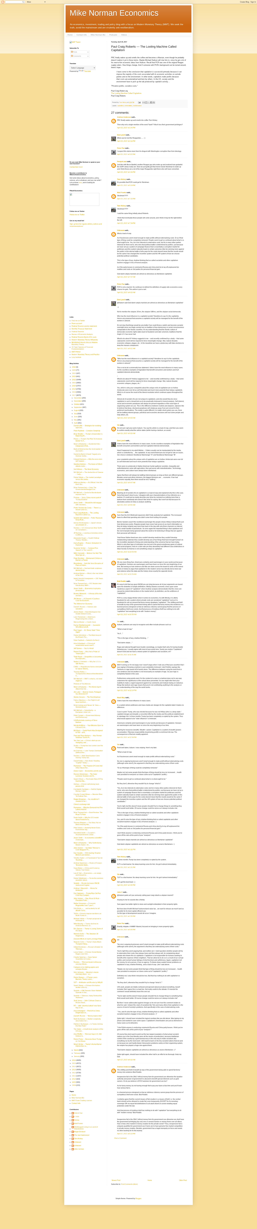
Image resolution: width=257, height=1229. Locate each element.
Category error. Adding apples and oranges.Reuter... (86, 968)
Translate (87, 71)
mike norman (79, 1149)
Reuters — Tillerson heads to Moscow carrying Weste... (87, 963)
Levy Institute (76, 357)
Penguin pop (121, 161)
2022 (74, 380)
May (75, 420)
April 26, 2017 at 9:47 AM (126, 483)
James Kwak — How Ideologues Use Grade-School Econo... (87, 613)
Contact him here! (76, 167)
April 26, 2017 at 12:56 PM (126, 737)
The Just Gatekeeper (81, 1135)
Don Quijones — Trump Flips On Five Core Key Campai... (87, 894)
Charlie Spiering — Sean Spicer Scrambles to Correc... (85, 958)
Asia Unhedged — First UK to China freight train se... (87, 1012)
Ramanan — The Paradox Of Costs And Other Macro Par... (88, 767)
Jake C (119, 892)
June (76, 417)
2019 (74, 389)
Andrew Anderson (124, 117)
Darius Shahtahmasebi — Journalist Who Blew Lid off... (87, 626)
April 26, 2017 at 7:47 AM (126, 277)
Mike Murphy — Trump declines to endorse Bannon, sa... (86, 925)
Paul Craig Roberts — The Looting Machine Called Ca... (86, 514)
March (76, 1050)
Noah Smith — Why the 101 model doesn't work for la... (86, 818)
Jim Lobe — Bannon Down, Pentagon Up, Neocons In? (87, 693)
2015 (74, 1063)
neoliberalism (137, 105)
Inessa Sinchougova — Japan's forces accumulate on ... (87, 524)
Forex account (77, 323)
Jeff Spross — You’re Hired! (84, 648)
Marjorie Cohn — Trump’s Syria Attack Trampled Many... (87, 943)
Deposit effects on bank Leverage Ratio (88, 939)
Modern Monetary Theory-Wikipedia (85, 340)
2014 (74, 1066)
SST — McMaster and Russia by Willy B (88, 982)
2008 (74, 1085)
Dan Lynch (121, 135)
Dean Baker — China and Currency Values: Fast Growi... (86, 869)
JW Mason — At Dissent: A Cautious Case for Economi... (86, 599)
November (78, 401)
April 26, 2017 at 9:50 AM (126, 505)
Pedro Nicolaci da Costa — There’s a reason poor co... (87, 509)
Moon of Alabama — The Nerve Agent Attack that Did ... (87, 688)
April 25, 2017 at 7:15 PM (126, 199)
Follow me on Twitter (77, 215)
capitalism (120, 105)
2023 (74, 376)
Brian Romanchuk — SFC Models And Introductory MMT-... (87, 584)
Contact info (82, 35)
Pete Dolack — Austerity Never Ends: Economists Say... (87, 829)
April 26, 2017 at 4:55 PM (126, 916)
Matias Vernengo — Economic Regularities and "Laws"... (85, 904)
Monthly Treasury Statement (82, 329)
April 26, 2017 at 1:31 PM (126, 867)
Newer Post (116, 1180)
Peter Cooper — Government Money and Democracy (87, 716)
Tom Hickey (121, 179)
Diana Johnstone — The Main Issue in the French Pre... (87, 636)
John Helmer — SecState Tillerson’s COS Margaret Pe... (87, 849)
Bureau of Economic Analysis (82, 334)
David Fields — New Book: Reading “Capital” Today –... (87, 762)
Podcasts (113, 35)
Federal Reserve (78, 332)
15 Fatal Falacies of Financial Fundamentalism (82, 348)
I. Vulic (76, 1116)
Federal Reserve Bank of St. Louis (84, 337)
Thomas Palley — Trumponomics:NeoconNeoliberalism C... (88, 674)
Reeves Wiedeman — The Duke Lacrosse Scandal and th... (85, 775)
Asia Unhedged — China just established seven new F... (84, 644)
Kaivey (76, 1120)
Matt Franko (121, 192)
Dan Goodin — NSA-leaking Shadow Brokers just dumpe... (87, 854)
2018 (74, 392)
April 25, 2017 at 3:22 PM (126, 154)
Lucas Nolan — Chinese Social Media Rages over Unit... (87, 953)
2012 (74, 1073)
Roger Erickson (80, 1132)
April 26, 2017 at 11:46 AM (126, 655)
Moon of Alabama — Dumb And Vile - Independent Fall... (87, 445)
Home (70, 35)
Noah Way (121, 698)
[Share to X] (148, 102)
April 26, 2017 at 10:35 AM (126, 614)
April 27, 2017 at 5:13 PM (126, 1134)
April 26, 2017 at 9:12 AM (126, 348)
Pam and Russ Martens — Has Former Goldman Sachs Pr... (88, 736)
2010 (74, 1079)
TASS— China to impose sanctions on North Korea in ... (87, 914)
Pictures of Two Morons (82, 684)
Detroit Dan (78, 1113)
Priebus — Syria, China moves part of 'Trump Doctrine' (87, 498)
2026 (74, 367)
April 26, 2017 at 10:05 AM (126, 574)
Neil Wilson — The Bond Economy (86, 469)
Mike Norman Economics (114, 12)
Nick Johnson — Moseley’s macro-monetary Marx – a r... (86, 973)
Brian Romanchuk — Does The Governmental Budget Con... (85, 488)
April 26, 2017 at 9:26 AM (126, 433)
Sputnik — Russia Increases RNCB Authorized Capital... (86, 884)
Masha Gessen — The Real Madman (87, 697)
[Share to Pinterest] (153, 102)
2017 (74, 395)
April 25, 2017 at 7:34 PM (126, 223)
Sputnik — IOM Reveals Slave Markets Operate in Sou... (88, 991)
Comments (77, 56)
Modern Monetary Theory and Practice (85, 354)
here (80, 182)
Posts (75, 52)
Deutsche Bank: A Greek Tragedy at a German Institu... (87, 455)
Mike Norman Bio (98, 35)
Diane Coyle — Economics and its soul (88, 771)
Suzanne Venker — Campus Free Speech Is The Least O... (86, 549)
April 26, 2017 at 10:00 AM (126, 552)
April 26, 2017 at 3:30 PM (126, 885)
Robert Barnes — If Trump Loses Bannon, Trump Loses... (85, 978)
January (77, 1056)
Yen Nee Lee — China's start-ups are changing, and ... (87, 741)
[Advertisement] (149, 1159)
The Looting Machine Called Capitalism (126, 93)
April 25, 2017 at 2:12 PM (126, 141)
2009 (74, 1082)
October (77, 404)
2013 (74, 1070)
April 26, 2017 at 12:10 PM (126, 690)
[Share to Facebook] (151, 102)
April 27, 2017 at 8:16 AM (126, 1060)
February (77, 1053)
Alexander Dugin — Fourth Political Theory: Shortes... (86, 539)
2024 (74, 373)
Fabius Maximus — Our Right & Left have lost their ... (86, 701)
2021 (74, 383)
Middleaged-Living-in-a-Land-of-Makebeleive (86, 1128)
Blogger (138, 1198)
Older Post (183, 1180)
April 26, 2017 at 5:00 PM (126, 930)
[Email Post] (139, 102)
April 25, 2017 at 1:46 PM (126, 128)
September (78, 407)
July (75, 414)
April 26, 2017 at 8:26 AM (126, 292)
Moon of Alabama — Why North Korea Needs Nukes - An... (87, 844)
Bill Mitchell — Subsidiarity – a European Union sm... (85, 711)
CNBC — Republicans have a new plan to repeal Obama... (88, 668)
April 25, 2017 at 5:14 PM (126, 185)
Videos (124, 35)
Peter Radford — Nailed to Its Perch (86, 640)
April (76, 423)
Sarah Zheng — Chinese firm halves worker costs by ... (87, 986)
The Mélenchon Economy (83, 604)
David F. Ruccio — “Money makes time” (88, 1016)
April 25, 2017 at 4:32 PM (126, 172)
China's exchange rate (82, 804)
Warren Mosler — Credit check (85, 622)
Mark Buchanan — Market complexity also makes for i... (87, 1020)
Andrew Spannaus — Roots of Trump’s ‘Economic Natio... (88, 864)
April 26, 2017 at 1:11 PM (126, 849)
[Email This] (143, 102)
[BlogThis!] (146, 102)
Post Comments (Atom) (129, 1184)
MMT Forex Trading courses (82, 1100)
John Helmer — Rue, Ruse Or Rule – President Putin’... (87, 899)
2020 (74, 386)
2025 (74, 370)
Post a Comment (120, 1138)
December (78, 398)
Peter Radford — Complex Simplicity (87, 431)
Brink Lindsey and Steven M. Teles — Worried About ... (87, 706)
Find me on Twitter (78, 321)
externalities (128, 105)
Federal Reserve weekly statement (84, 326)
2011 (74, 1076)
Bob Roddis (121, 581)
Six (118, 425)
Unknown (120, 230)
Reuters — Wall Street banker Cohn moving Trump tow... (87, 757)
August (76, 410)
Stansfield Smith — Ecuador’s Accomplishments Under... (84, 834)
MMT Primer (76, 352)
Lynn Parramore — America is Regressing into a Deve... (84, 618)
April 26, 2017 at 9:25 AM (126, 418)
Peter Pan (121, 148)
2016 (74, 1060)
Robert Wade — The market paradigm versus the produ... (87, 478)
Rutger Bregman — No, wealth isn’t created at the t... (86, 800)
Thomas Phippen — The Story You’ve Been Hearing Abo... (87, 823)
